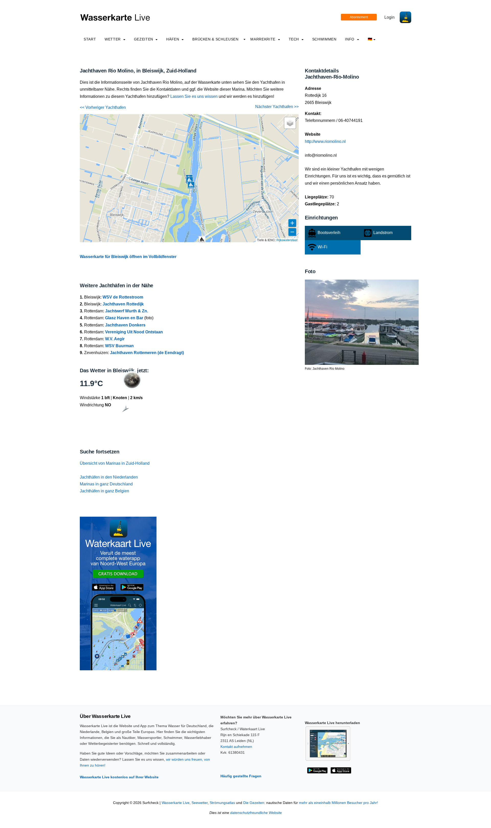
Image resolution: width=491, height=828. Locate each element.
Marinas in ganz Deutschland (106, 484)
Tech (294, 39)
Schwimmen (324, 39)
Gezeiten (144, 39)
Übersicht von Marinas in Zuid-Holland (115, 463)
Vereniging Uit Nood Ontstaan (134, 332)
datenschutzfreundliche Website (256, 813)
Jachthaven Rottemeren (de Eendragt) (147, 353)
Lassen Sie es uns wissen (194, 96)
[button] (202, 239)
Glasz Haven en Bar (124, 318)
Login (389, 17)
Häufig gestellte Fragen (240, 776)
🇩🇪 (370, 39)
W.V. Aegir (115, 339)
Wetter (113, 39)
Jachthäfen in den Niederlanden (109, 477)
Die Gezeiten (253, 803)
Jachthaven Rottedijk (123, 304)
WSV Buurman (119, 346)
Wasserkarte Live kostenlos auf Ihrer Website (119, 777)
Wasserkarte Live (175, 803)
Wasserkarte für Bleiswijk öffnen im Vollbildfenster (128, 256)
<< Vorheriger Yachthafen (103, 107)
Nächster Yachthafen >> (277, 106)
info (350, 39)
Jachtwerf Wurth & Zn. (126, 311)
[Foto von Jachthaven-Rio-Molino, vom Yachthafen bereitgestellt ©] (362, 322)
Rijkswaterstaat (286, 240)
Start (90, 39)
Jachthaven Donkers (125, 325)
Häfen (173, 39)
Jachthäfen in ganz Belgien (104, 491)
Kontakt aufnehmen (236, 747)
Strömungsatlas (222, 803)
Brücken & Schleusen (215, 39)
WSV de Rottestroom (123, 297)
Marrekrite (263, 39)
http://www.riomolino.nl (325, 141)
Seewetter (200, 803)
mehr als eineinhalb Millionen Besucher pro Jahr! (338, 803)
